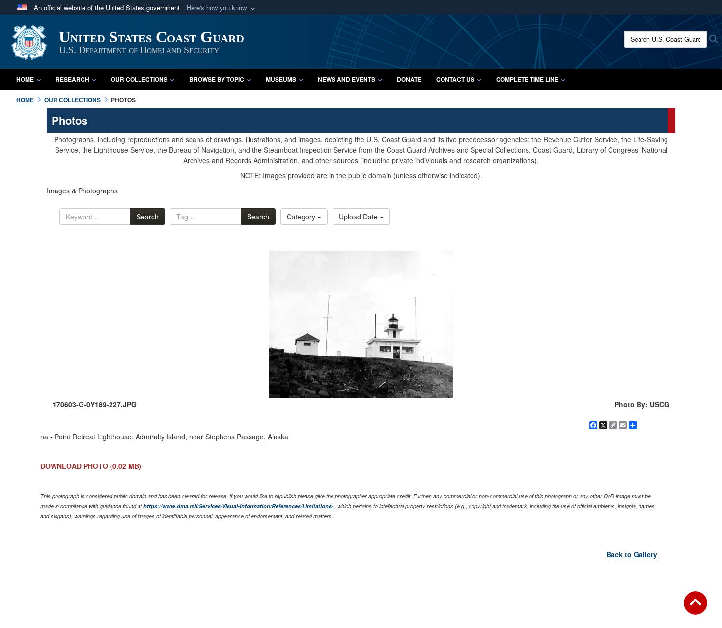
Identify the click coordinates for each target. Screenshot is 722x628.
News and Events (346, 79)
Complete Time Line (527, 79)
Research (72, 79)
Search (148, 216)
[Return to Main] (695, 609)
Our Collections (139, 79)
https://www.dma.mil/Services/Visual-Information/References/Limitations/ (238, 506)
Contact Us (455, 79)
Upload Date (359, 216)
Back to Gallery (631, 554)
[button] (222, 8)
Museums (281, 79)
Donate (409, 79)
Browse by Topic (216, 79)
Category (302, 216)
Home (25, 79)
